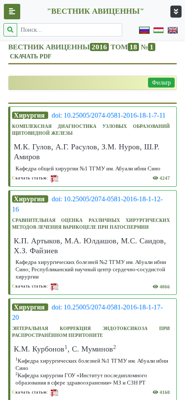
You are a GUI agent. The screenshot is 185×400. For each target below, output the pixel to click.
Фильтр (161, 82)
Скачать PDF (31, 56)
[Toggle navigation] (176, 12)
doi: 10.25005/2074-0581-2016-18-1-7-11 (109, 115)
